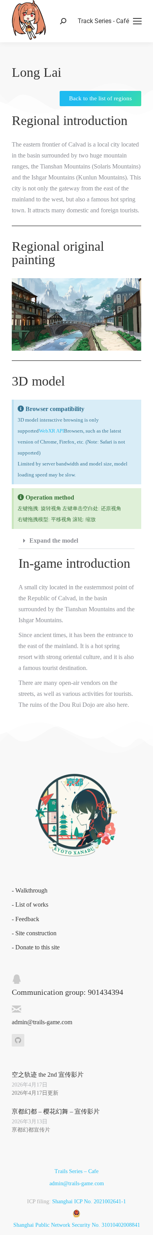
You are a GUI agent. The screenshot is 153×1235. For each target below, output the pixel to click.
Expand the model (53, 540)
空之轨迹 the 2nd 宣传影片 (48, 1074)
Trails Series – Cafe (76, 1171)
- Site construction (34, 933)
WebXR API (51, 431)
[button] (76, 541)
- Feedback (25, 919)
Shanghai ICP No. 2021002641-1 (89, 1201)
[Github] (18, 1040)
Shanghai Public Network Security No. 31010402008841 (76, 1225)
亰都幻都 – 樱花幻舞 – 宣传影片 (56, 1111)
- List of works (30, 904)
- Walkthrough (29, 890)
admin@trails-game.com (76, 1183)
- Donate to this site (36, 947)
